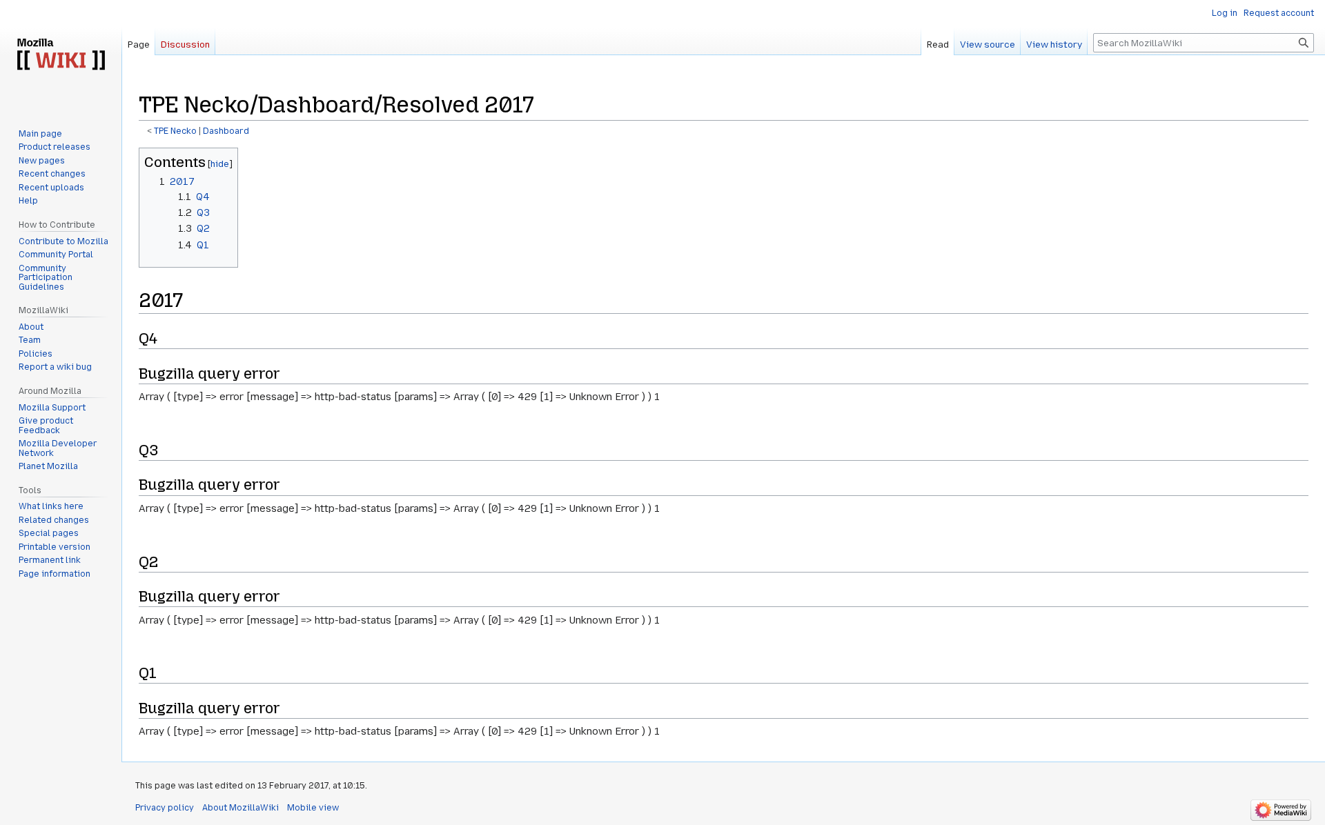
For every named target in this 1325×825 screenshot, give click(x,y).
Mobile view (313, 808)
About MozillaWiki (240, 808)
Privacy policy (164, 808)
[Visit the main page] (61, 55)
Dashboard (226, 131)
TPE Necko (175, 131)
